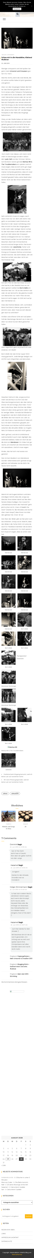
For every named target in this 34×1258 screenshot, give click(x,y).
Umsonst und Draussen (18, 71)
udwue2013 (15, 793)
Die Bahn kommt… (22, 1182)
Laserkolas (17, 247)
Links (3, 1233)
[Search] (17, 13)
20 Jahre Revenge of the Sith (17, 1185)
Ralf (2, 1185)
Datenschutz (6, 1241)
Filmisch (8, 824)
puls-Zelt (8, 159)
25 (8, 1159)
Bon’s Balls (24, 288)
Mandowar (15, 442)
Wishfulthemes (17, 1254)
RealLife (4, 55)
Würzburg (11, 55)
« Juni (3, 1165)
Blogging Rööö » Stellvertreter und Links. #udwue (19, 966)
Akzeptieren (17, 9)
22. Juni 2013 (5, 63)
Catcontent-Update (18, 1187)
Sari (2, 1189)
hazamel (14, 865)
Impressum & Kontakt (10, 1237)
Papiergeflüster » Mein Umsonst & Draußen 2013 (21, 957)
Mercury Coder (6, 1182)
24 (25, 826)
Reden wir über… (8, 1230)
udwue (5, 793)
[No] (32, 6)
